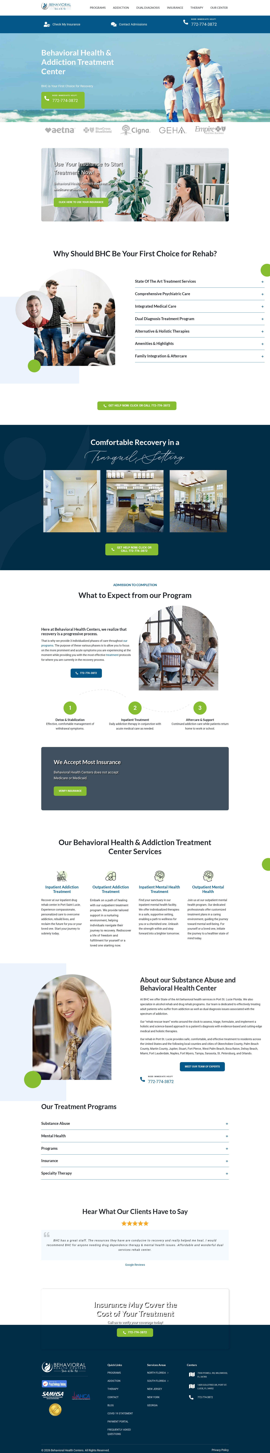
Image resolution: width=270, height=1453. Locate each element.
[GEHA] (173, 125)
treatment (112, 655)
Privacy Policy (220, 1450)
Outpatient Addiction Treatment (110, 889)
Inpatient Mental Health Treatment (159, 889)
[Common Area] (71, 471)
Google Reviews (135, 1264)
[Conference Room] (135, 471)
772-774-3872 (205, 1397)
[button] (199, 281)
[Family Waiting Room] (198, 472)
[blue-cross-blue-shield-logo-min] (97, 126)
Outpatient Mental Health (208, 889)
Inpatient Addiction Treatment (62, 889)
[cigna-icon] (135, 125)
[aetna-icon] (60, 128)
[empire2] (210, 127)
